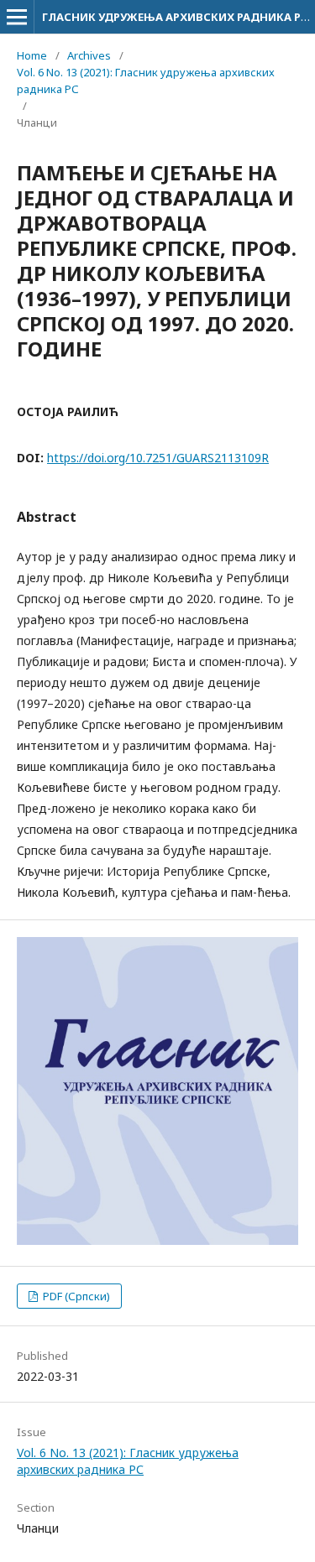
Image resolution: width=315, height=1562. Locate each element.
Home (32, 55)
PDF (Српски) (75, 1296)
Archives (89, 55)
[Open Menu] (17, 17)
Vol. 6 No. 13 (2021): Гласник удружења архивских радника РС (146, 80)
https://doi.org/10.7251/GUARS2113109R (158, 458)
